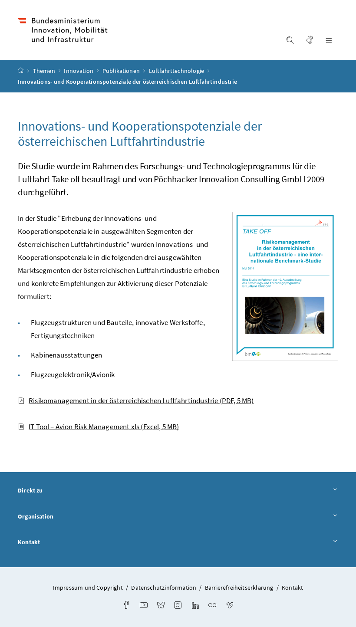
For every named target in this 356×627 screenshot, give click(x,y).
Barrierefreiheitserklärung (239, 587)
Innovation (79, 71)
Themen (44, 71)
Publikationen (121, 71)
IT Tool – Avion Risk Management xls (104, 426)
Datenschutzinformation (163, 587)
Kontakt (29, 542)
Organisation (35, 516)
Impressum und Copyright (88, 587)
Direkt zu (30, 490)
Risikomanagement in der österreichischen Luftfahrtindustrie (141, 400)
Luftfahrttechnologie (177, 71)
